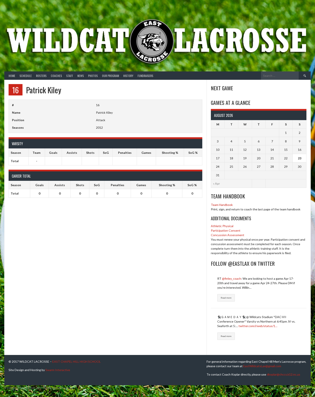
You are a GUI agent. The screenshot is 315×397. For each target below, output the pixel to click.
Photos (93, 75)
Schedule (26, 75)
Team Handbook (222, 205)
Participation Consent (225, 230)
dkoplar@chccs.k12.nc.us (283, 374)
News (80, 75)
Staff (69, 75)
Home (12, 75)
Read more (226, 297)
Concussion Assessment (227, 235)
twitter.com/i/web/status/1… (257, 326)
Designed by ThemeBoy (296, 387)
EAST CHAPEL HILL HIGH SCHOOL (76, 361)
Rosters (41, 75)
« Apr (216, 183)
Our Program (110, 75)
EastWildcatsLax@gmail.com (262, 366)
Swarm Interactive (57, 370)
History (128, 75)
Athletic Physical (222, 226)
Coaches (56, 75)
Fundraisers (145, 75)
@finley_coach (231, 278)
